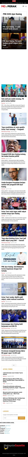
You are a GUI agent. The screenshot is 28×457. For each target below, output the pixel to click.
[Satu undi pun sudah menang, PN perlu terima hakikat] (14, 90)
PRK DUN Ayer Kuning (5, 131)
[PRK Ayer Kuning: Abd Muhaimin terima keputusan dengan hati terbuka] (14, 258)
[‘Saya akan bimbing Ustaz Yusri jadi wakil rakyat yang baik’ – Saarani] (14, 230)
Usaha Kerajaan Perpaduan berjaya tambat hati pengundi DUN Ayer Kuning (13, 185)
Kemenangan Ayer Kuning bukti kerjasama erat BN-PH (12, 325)
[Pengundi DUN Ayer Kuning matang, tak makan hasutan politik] (14, 146)
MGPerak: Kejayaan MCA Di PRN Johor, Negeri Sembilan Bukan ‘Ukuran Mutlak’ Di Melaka (13, 380)
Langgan (21, 417)
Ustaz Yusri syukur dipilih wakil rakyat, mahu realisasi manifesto (12, 298)
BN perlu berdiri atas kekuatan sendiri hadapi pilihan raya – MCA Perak (12, 393)
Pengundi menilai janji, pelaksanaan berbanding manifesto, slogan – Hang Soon (14, 387)
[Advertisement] (14, 66)
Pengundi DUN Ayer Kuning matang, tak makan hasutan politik (13, 155)
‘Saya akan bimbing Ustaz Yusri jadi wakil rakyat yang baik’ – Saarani (13, 239)
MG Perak (8, 425)
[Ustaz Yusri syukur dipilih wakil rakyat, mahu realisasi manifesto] (14, 289)
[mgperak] (9, 6)
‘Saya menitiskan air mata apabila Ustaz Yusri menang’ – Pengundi (13, 128)
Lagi (13, 365)
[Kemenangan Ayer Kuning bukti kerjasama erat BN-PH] (14, 316)
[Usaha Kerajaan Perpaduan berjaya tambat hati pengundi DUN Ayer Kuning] (14, 174)
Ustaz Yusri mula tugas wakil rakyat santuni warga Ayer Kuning (13, 213)
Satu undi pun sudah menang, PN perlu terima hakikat (12, 100)
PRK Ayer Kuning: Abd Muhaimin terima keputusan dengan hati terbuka (12, 269)
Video (4, 383)
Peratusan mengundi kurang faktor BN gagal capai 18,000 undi (13, 352)
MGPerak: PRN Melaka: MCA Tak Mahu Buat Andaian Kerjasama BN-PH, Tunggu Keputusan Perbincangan (14, 399)
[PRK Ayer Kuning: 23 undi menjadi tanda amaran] (14, 25)
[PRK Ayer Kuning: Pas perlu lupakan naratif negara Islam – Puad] (14, 41)
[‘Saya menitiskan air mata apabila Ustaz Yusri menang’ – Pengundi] (14, 119)
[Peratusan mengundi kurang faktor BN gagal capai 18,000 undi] (14, 342)
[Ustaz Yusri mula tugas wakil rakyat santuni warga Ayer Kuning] (14, 203)
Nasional (4, 24)
